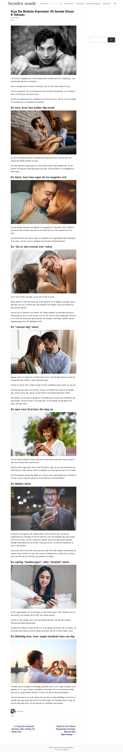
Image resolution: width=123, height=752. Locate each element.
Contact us (70, 747)
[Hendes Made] (23, 4)
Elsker (12, 20)
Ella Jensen (16, 17)
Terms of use (53, 747)
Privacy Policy (62, 747)
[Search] (111, 39)
